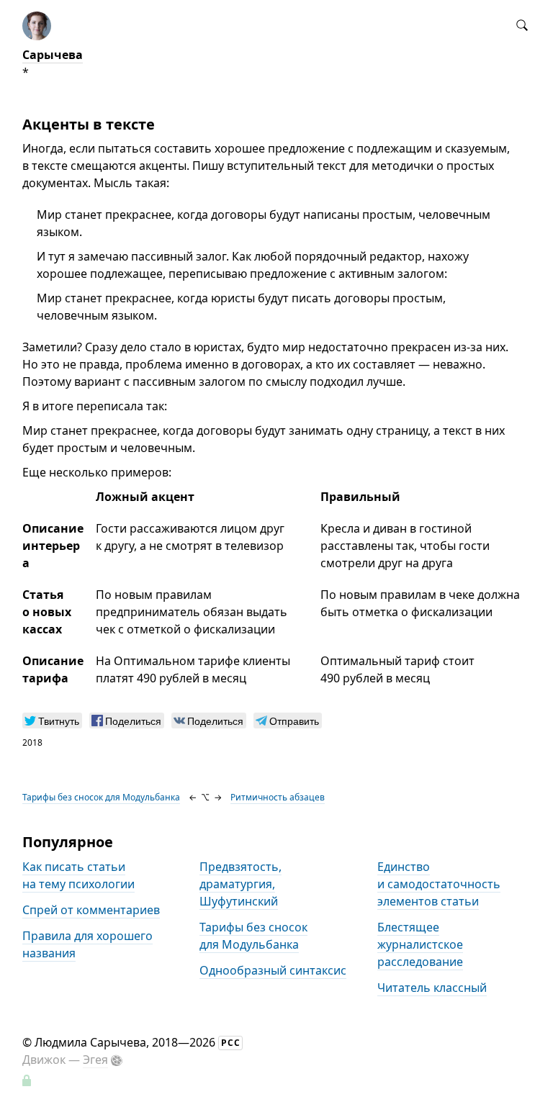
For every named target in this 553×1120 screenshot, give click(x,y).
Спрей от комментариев (91, 910)
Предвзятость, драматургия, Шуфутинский (240, 884)
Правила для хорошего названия (87, 944)
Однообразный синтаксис (272, 970)
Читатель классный (432, 987)
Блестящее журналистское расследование (420, 944)
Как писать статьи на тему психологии (78, 875)
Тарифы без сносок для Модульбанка (101, 797)
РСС (230, 1043)
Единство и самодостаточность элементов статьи (438, 884)
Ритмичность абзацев (277, 797)
